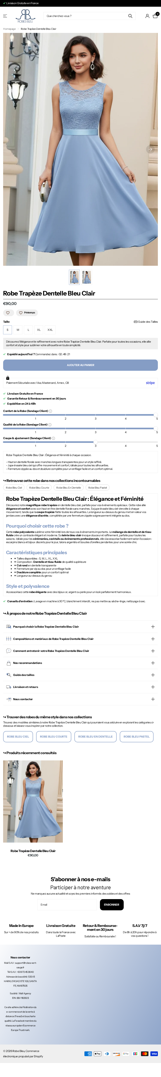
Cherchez (130, 16)
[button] (150, 149)
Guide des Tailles (148, 321)
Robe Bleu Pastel (97, 487)
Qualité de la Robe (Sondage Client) (25, 424)
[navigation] (74, 277)
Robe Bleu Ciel (14, 487)
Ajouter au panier (80, 365)
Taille (80, 321)
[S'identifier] (147, 16)
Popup (50, 411)
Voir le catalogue (5, 16)
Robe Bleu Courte (39, 487)
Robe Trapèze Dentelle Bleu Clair (33, 851)
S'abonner (112, 904)
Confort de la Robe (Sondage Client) (26, 411)
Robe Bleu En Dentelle (68, 487)
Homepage (9, 28)
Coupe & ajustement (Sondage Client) (27, 438)
